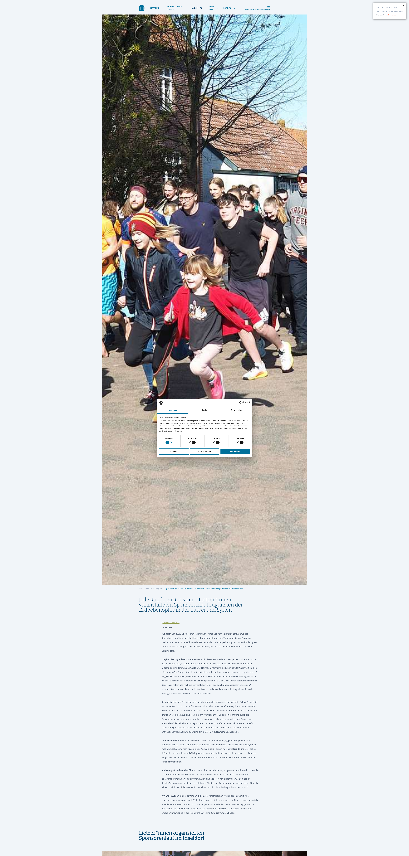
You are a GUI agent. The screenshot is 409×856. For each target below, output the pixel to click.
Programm (392, 15)
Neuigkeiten (159, 589)
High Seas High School (174, 8)
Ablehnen (173, 451)
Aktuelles (197, 8)
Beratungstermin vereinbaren (257, 9)
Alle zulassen (235, 451)
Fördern (227, 8)
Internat (154, 8)
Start (141, 589)
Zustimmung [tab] (172, 410)
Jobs (268, 7)
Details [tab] (204, 410)
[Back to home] (142, 8)
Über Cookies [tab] (236, 410)
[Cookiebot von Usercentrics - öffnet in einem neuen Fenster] (240, 403)
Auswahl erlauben (204, 451)
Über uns (211, 8)
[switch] (192, 442)
